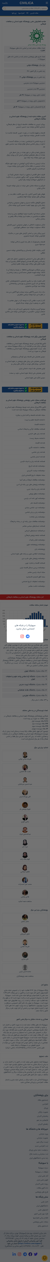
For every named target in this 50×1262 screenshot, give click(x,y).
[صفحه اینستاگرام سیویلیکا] (22, 636)
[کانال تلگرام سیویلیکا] (28, 636)
